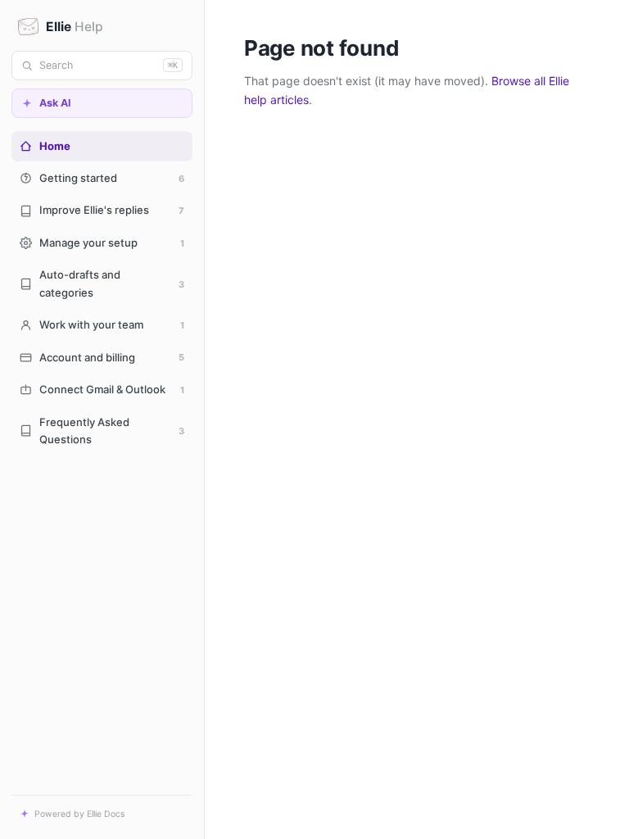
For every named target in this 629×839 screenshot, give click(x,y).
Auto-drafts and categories (111, 283)
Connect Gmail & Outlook (111, 389)
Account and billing (111, 357)
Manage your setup (111, 242)
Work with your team (111, 324)
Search (108, 65)
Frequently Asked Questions (111, 430)
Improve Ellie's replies (111, 209)
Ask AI (55, 103)
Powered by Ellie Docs (79, 814)
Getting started (111, 177)
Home (54, 145)
